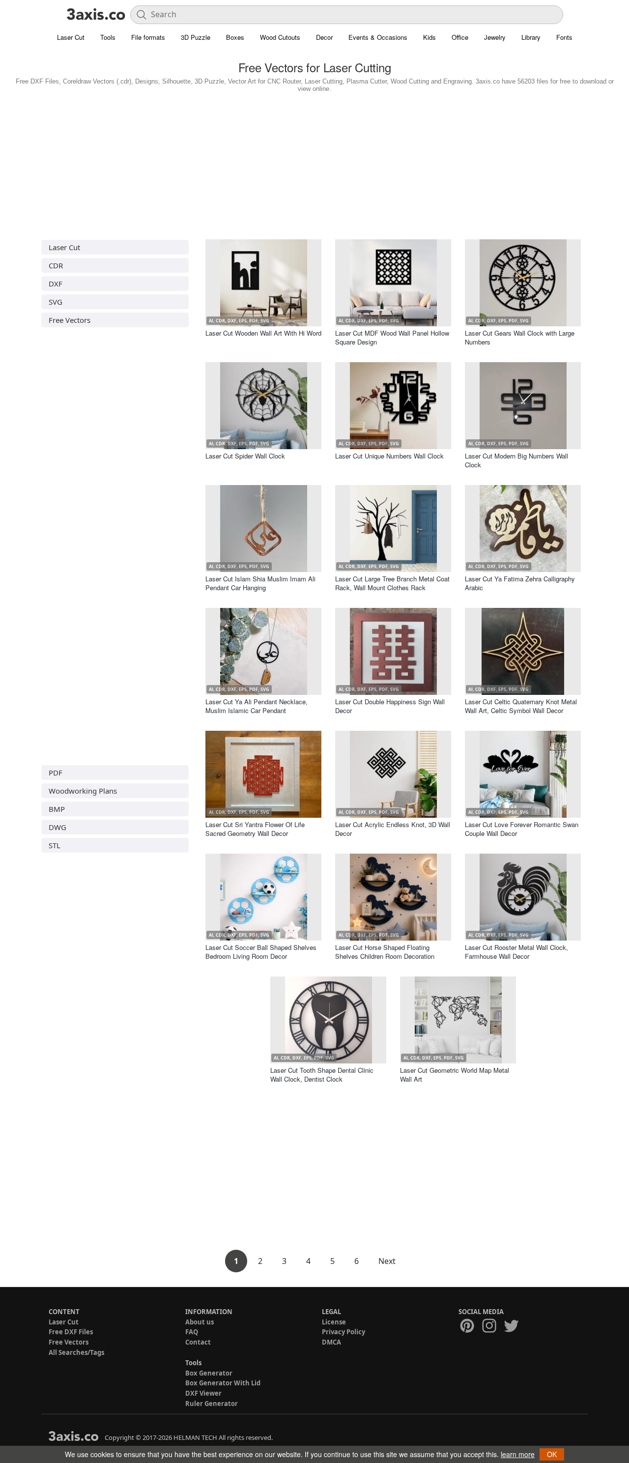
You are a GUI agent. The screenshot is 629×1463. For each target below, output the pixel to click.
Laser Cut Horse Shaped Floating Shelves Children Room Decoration (384, 952)
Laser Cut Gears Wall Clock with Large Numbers (519, 337)
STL (54, 845)
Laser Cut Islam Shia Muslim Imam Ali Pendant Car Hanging (260, 583)
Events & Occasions (377, 37)
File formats (148, 37)
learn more (518, 1454)
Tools (107, 37)
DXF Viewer (203, 1393)
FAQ (191, 1331)
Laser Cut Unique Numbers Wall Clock (389, 455)
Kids (429, 37)
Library (531, 37)
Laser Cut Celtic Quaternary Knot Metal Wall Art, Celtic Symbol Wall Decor (521, 706)
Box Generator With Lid (222, 1382)
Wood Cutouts (280, 37)
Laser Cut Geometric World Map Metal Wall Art (454, 1074)
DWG (57, 827)
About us (199, 1322)
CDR (56, 265)
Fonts (564, 37)
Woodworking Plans (83, 791)
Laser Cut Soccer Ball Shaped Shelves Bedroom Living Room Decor (260, 952)
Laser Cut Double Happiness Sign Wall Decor (390, 706)
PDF (55, 772)
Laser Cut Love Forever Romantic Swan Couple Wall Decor (521, 829)
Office (460, 37)
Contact (198, 1342)
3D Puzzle (195, 37)
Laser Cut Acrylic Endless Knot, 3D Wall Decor (392, 829)
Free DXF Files (71, 1331)
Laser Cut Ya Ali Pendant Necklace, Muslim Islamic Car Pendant (256, 706)
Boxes (235, 37)
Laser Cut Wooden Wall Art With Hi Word (263, 333)
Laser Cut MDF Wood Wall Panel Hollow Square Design (392, 337)
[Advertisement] (314, 163)
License (334, 1322)
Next (387, 1261)
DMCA (331, 1342)
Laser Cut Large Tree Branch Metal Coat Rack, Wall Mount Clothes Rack (392, 583)
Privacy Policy (343, 1331)
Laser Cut (71, 37)
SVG (55, 302)
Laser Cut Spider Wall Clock (245, 455)
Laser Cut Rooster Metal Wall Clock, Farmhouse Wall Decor (516, 952)
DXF (55, 283)
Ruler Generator (211, 1403)
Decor (324, 37)
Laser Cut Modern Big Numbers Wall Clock (516, 460)
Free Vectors (69, 320)
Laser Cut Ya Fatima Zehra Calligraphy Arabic (520, 583)
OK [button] (552, 1454)
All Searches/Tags (76, 1352)
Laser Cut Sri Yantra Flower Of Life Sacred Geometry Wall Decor (255, 829)
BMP (57, 809)
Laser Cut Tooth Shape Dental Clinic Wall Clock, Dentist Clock (321, 1074)
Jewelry (495, 37)
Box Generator (208, 1373)
